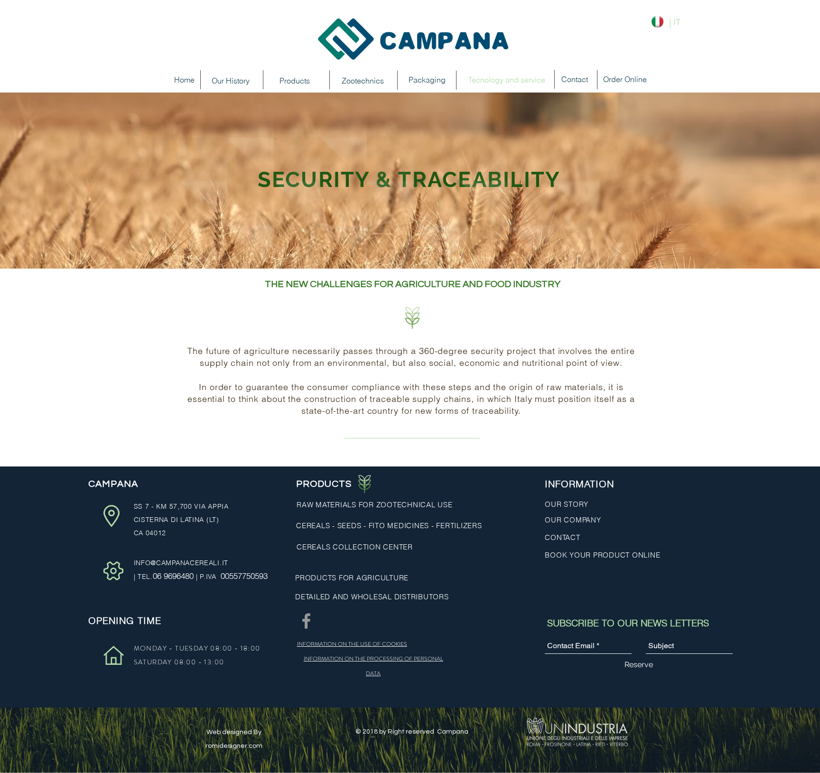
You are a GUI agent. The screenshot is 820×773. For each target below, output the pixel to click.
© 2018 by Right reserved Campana (412, 731)
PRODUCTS (324, 484)
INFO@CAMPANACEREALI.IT (181, 563)
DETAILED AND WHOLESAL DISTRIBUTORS (372, 596)
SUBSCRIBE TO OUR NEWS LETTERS (628, 623)
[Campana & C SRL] (306, 621)
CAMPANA (114, 484)
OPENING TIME (124, 620)
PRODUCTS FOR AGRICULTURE (352, 577)
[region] (359, 110)
